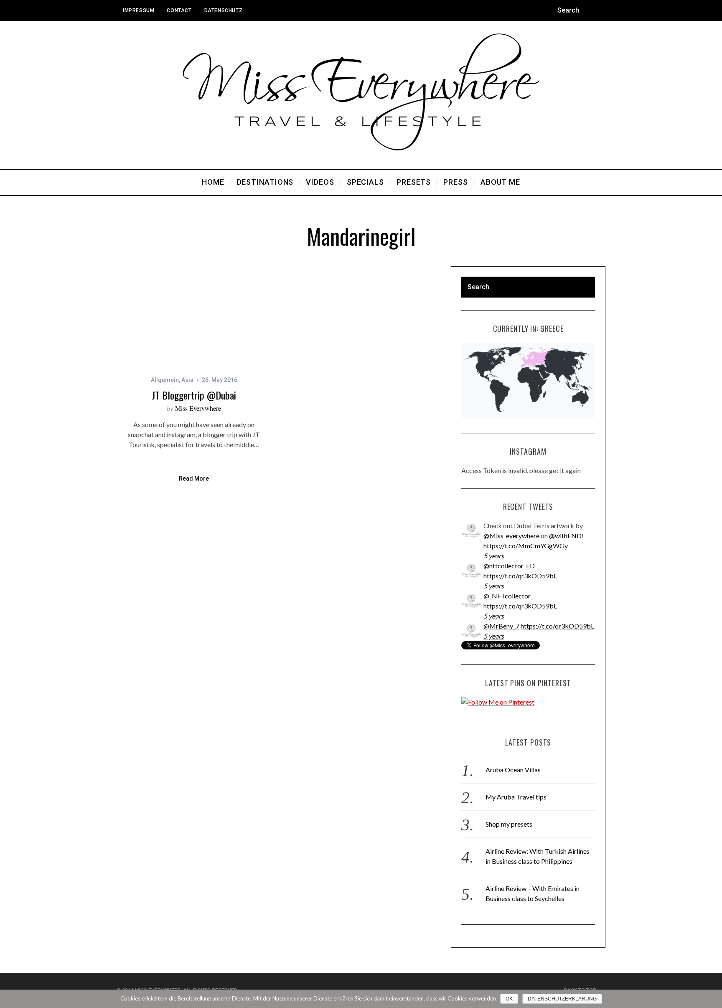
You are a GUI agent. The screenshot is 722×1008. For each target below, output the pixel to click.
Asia (187, 380)
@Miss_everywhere (511, 536)
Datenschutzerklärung (562, 999)
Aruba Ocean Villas (513, 770)
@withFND (565, 536)
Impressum (138, 10)
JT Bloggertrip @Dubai (194, 394)
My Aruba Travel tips (516, 797)
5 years (493, 556)
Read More (194, 479)
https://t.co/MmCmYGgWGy (525, 546)
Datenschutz (223, 10)
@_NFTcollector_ (508, 596)
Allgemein (165, 380)
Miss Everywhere (198, 408)
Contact (179, 10)
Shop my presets (509, 824)
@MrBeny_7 (501, 626)
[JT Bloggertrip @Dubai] (194, 317)
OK (509, 999)
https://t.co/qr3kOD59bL (520, 576)
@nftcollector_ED (509, 566)
